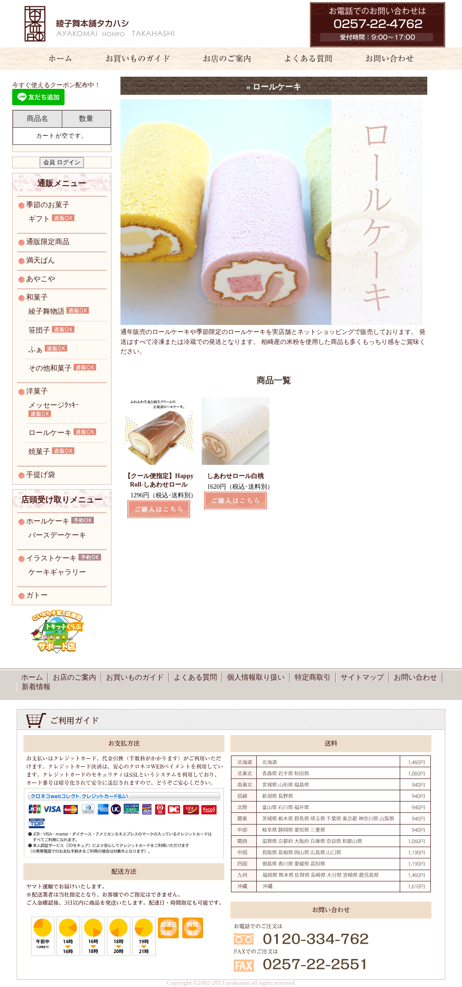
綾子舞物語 (46, 311)
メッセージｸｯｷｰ (53, 405)
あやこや (40, 279)
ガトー (37, 595)
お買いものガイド (137, 58)
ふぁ (35, 349)
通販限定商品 (47, 242)
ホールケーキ (47, 521)
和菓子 (37, 297)
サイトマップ (362, 677)
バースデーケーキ (57, 535)
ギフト (39, 218)
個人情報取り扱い (256, 677)
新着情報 (36, 686)
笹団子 (39, 330)
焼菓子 (39, 451)
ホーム (55, 58)
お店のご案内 (223, 58)
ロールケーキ (50, 432)
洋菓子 (37, 391)
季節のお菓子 (47, 205)
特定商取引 (313, 677)
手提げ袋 (40, 474)
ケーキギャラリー (57, 572)
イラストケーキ (51, 558)
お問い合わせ (394, 58)
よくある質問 (304, 58)
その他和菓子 (50, 368)
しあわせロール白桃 (235, 475)
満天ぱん (40, 260)
